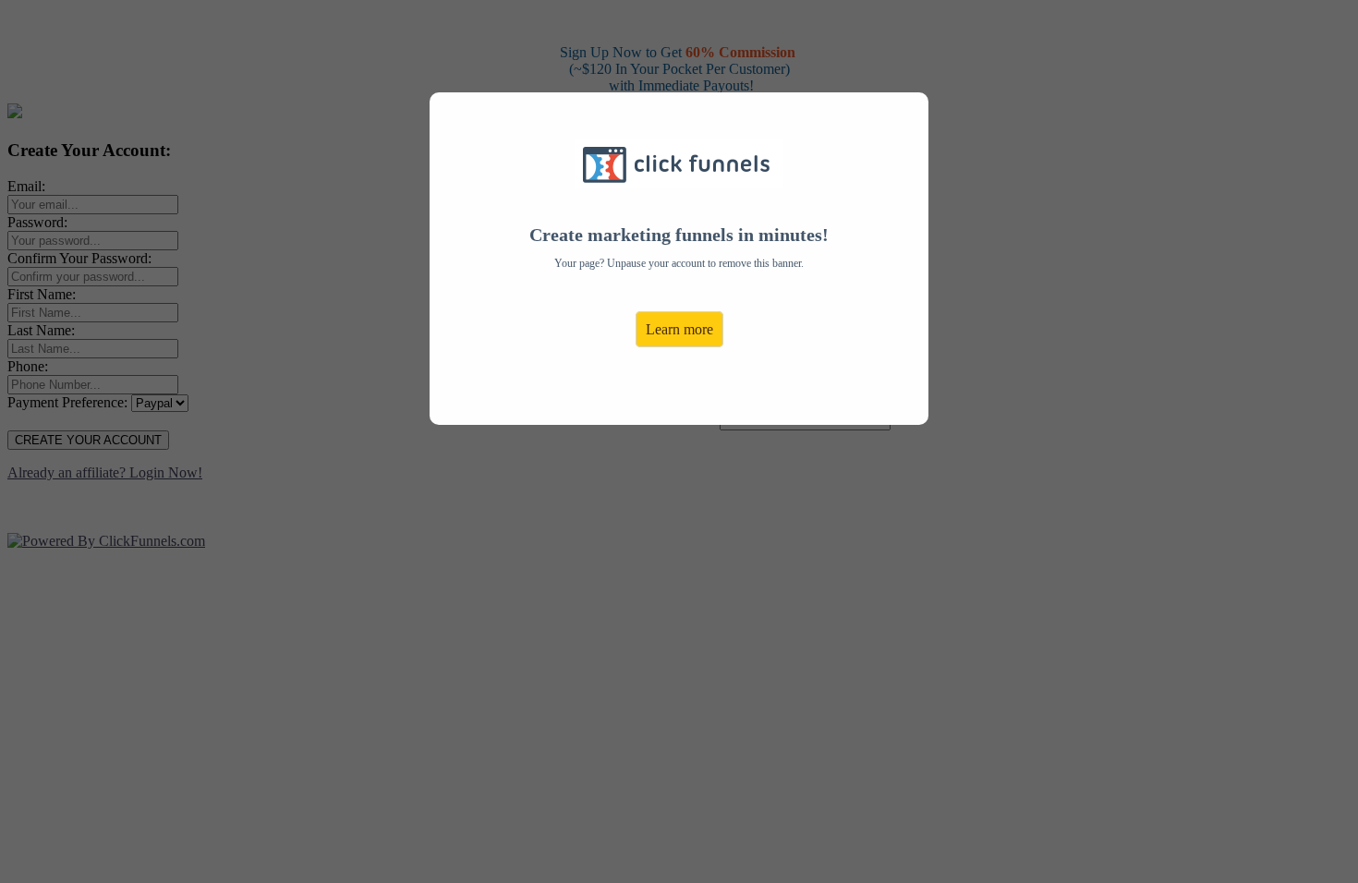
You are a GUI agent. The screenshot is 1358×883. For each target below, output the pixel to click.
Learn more (679, 329)
